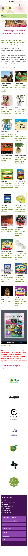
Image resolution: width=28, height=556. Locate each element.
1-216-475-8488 (5, 508)
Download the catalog (6, 345)
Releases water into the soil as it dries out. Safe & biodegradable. (7, 255)
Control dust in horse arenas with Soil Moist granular (7, 89)
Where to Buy (7, 528)
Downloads (6, 536)
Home (4, 539)
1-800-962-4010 (5, 510)
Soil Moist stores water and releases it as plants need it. (7, 279)
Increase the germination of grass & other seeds (7, 209)
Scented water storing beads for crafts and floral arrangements (20, 209)
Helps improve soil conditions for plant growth (19, 185)
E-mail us (3, 500)
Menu (4, 16)
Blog (4, 524)
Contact (5, 532)
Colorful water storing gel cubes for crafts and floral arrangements (20, 111)
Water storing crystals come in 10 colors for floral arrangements (20, 87)
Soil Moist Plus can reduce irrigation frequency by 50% (19, 279)
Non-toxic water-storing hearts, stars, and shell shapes (7, 136)
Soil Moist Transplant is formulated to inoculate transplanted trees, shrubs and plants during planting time (21, 161)
